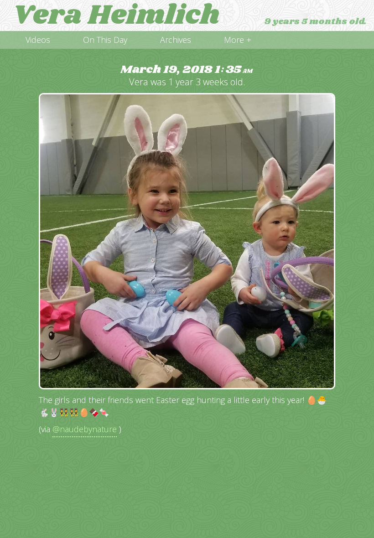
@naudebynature (84, 429)
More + (237, 39)
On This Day (105, 39)
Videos (38, 39)
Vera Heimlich (116, 15)
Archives (175, 39)
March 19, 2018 (186, 70)
